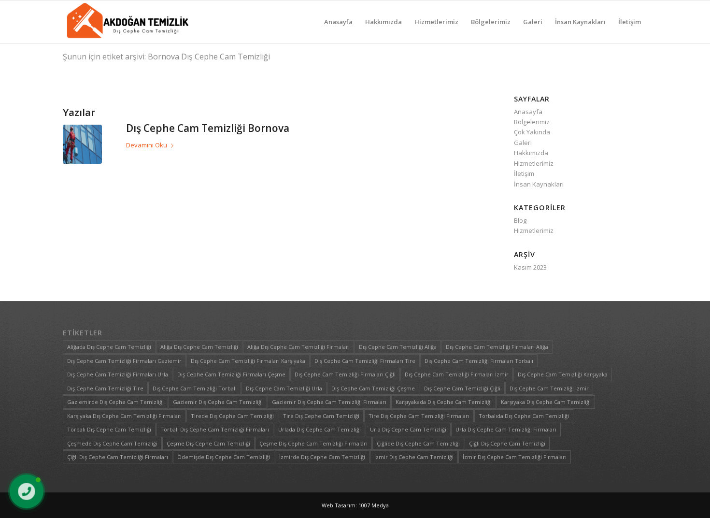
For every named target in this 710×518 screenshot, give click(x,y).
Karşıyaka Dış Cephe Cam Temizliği (546, 401)
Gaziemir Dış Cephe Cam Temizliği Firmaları (329, 401)
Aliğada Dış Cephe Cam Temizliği (109, 346)
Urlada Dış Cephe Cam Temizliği (319, 429)
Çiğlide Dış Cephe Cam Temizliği (418, 443)
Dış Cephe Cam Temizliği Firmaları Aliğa (497, 346)
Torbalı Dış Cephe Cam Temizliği (109, 429)
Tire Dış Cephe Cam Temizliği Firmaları (419, 415)
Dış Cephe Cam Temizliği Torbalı (195, 388)
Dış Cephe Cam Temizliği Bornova (207, 128)
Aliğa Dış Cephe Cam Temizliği (199, 346)
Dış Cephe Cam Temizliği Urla (284, 388)
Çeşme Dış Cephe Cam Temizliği (208, 443)
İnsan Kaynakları (539, 184)
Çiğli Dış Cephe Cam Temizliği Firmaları (117, 456)
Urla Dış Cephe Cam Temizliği (408, 429)
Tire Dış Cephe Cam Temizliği (321, 415)
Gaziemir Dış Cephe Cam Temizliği (218, 401)
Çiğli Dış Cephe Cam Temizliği (507, 443)
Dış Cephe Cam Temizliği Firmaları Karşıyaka (248, 360)
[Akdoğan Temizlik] (126, 21)
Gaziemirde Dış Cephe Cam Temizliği (115, 401)
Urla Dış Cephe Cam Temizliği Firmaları (505, 429)
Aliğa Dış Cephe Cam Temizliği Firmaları (298, 346)
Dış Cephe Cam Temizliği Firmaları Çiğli (345, 374)
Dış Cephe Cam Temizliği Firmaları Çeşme (231, 374)
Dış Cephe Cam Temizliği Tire (105, 388)
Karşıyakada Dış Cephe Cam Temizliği (444, 401)
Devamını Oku (146, 145)
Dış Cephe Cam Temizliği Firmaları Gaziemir (124, 360)
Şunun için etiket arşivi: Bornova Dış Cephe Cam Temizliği (166, 56)
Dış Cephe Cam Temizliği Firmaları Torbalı (479, 360)
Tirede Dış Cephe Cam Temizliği (232, 415)
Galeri (523, 142)
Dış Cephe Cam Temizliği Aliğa (398, 346)
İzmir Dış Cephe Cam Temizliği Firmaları (515, 456)
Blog (520, 220)
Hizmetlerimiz (534, 163)
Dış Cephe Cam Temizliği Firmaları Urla (117, 374)
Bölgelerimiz (532, 121)
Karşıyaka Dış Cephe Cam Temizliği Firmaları (124, 415)
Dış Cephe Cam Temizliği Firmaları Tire (364, 360)
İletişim (524, 173)
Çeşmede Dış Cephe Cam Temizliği (112, 443)
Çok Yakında (532, 132)
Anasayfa (528, 111)
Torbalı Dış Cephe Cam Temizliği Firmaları (214, 429)
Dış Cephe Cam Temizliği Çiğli (462, 388)
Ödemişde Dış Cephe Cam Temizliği (223, 456)
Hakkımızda (531, 152)
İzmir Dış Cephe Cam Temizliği (414, 456)
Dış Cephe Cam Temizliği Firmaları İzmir (457, 374)
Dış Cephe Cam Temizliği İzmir (549, 388)
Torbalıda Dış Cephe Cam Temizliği (524, 415)
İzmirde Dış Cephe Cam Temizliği (322, 456)
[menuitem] (338, 21)
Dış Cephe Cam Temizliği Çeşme (373, 388)
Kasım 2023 (530, 267)
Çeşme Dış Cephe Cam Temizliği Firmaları (313, 443)
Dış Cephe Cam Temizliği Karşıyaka (563, 374)
